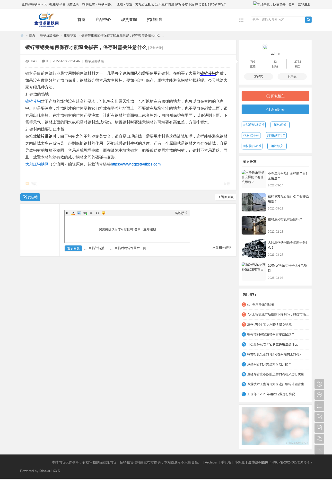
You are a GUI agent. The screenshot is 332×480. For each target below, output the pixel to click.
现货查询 (129, 19)
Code (97, 212)
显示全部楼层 (94, 61)
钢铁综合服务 (49, 35)
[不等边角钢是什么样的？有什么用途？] (254, 179)
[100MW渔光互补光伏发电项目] (254, 271)
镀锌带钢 (208, 73)
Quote (91, 212)
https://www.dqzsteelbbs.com (136, 164)
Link (85, 212)
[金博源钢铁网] (45, 27)
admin (275, 53)
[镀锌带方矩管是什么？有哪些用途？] (254, 202)
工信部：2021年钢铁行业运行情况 (271, 394)
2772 (297, 61)
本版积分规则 (221, 247)
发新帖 (32, 197)
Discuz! (45, 471)
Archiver (211, 462)
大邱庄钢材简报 (254, 125)
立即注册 (304, 4)
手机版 (226, 462)
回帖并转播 (96, 248)
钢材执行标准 (252, 146)
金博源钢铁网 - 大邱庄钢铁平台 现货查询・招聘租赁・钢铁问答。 (68, 4)
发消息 (292, 76)
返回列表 (227, 197)
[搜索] (308, 20)
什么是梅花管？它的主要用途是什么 (272, 344)
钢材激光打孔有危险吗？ (285, 219)
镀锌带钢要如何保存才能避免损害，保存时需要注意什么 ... (122, 35)
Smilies (103, 212)
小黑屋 (240, 462)
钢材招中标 (251, 135)
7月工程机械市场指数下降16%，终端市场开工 (278, 314)
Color (73, 212)
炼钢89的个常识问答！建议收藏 (269, 324)
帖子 (256, 19)
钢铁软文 (70, 35)
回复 (34, 184)
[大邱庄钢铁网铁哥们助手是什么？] (254, 248)
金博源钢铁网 (22, 35)
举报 (227, 184)
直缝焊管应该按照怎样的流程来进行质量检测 (278, 374)
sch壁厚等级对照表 (260, 304)
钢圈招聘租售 (276, 135)
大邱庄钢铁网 (37, 164)
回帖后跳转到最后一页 (130, 248)
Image (79, 212)
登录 (291, 4)
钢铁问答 (280, 125)
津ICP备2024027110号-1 (291, 462)
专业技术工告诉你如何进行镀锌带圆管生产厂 (278, 384)
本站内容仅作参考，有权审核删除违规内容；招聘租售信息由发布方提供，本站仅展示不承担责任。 (126, 462)
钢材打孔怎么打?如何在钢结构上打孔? (274, 354)
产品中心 (103, 19)
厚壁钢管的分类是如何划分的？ (269, 364)
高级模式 (181, 213)
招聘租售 (155, 19)
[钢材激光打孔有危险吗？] (254, 225)
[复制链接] (155, 48)
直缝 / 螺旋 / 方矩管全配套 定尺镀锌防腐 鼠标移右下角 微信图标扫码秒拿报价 (172, 4)
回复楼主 (278, 96)
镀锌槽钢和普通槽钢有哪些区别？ (271, 334)
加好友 (258, 76)
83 (275, 61)
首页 (81, 19)
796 (252, 61)
